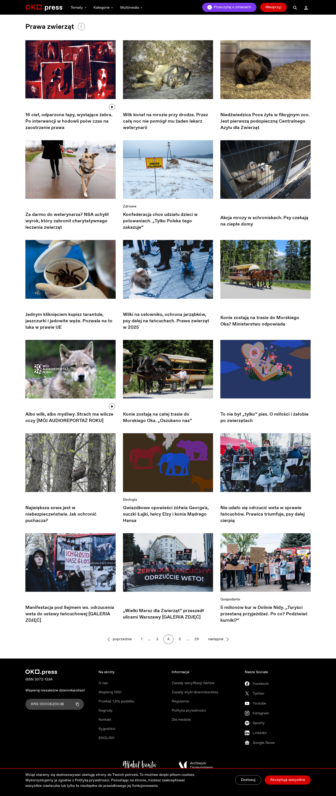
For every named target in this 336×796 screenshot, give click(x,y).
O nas (103, 683)
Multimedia (129, 7)
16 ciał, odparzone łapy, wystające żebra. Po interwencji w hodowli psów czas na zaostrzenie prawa (68, 121)
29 (197, 639)
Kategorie (101, 7)
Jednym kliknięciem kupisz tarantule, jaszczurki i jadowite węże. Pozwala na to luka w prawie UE (68, 321)
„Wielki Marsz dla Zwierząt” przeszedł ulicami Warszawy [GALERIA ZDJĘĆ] (163, 614)
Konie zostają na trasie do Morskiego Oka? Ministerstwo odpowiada (259, 321)
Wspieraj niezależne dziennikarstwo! (55, 690)
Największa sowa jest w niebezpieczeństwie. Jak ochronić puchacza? (60, 514)
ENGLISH (107, 738)
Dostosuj (248, 779)
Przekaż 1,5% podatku (116, 701)
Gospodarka (230, 599)
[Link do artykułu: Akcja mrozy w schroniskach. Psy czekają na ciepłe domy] (265, 171)
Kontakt (105, 719)
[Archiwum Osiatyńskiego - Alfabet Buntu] (140, 765)
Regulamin (180, 701)
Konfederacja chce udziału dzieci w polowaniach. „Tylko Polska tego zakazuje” (160, 221)
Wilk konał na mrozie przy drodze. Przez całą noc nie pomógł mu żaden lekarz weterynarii (165, 121)
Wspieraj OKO (110, 692)
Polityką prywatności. (92, 780)
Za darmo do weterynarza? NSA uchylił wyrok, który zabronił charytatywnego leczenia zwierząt (67, 221)
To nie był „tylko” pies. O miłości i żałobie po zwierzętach (264, 417)
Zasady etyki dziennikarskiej (195, 692)
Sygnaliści (107, 728)
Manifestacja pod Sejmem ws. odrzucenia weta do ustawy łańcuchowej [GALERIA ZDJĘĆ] (69, 614)
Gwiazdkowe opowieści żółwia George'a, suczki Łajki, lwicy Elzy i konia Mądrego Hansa (166, 514)
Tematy (77, 7)
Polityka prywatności (189, 710)
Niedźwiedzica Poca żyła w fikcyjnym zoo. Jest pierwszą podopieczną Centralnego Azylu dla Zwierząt (265, 121)
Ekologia (130, 499)
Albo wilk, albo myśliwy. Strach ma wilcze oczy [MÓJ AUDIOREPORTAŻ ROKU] (69, 417)
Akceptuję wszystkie (287, 779)
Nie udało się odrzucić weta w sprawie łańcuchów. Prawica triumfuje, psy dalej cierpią (262, 514)
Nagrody (106, 710)
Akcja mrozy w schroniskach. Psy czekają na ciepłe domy (264, 221)
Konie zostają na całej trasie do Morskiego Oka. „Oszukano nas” (157, 417)
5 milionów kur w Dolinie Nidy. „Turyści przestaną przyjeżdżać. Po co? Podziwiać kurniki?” (264, 614)
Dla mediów (181, 719)
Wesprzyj (273, 7)
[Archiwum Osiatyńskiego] (196, 765)
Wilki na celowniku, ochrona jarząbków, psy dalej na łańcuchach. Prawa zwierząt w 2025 (166, 321)
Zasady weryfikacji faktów (193, 683)
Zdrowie (129, 206)
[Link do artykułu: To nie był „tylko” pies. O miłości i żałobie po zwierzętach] (265, 369)
